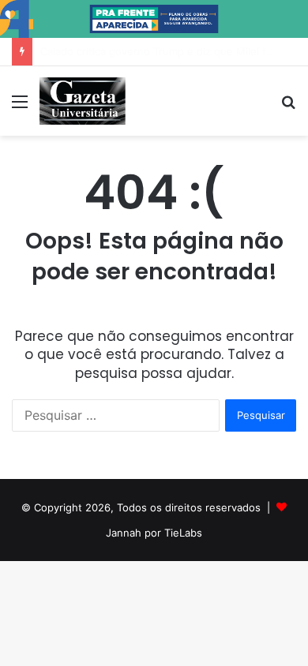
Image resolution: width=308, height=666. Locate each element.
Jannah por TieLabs (154, 532)
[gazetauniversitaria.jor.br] (82, 101)
